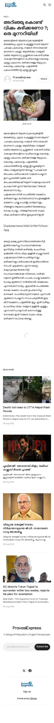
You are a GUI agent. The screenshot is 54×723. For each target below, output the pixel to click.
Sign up (27, 692)
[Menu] (49, 4)
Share (44, 79)
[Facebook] (30, 670)
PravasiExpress (22, 77)
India (6, 17)
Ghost (33, 699)
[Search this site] (44, 4)
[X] (24, 670)
